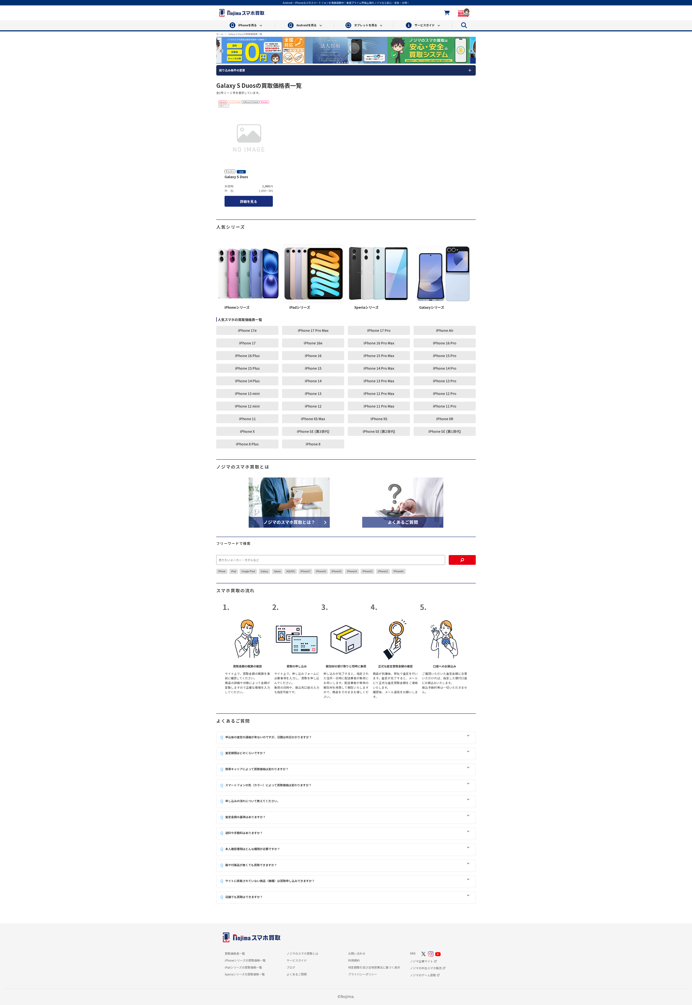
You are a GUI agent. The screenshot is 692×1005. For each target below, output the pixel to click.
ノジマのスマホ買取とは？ (289, 521)
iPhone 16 (313, 355)
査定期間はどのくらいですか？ (245, 753)
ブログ (291, 967)
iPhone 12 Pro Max (379, 393)
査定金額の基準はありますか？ (245, 817)
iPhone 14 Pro (444, 368)
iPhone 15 (313, 368)
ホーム (219, 34)
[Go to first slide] (471, 51)
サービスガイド (297, 960)
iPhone (221, 571)
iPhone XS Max (313, 418)
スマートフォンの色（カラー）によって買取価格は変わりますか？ (268, 785)
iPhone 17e (247, 330)
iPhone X (247, 431)
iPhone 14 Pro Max (379, 368)
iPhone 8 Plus (247, 443)
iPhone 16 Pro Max (379, 342)
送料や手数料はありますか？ (244, 833)
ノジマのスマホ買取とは (302, 953)
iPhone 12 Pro (444, 393)
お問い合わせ (356, 953)
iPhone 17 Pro (379, 330)
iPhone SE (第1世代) (445, 431)
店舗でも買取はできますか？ (244, 897)
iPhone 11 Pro (444, 406)
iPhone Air (444, 330)
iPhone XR (444, 418)
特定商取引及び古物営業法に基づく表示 (374, 967)
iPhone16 (321, 571)
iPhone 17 (247, 342)
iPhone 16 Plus (247, 355)
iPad (233, 571)
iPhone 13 (313, 393)
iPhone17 (305, 571)
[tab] (337, 62)
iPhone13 (367, 571)
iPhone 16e (313, 342)
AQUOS (290, 571)
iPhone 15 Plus (247, 368)
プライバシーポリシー (362, 974)
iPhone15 (336, 571)
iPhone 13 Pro (444, 380)
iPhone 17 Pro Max (313, 330)
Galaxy (264, 571)
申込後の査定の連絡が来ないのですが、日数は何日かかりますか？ (268, 737)
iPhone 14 (313, 380)
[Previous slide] (221, 51)
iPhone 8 (313, 443)
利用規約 (354, 960)
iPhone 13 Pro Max (379, 380)
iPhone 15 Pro (444, 355)
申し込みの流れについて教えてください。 (252, 801)
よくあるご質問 (403, 521)
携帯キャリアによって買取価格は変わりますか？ (257, 769)
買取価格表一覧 (235, 953)
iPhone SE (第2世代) (379, 431)
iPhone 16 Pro (444, 342)
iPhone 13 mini (247, 393)
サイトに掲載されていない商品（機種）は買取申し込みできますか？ (270, 881)
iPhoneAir (399, 571)
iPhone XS (379, 418)
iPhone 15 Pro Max (379, 355)
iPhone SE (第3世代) (313, 431)
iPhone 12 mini (247, 406)
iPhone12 (383, 571)
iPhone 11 (247, 418)
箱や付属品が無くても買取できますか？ (251, 865)
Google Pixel (248, 571)
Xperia (277, 571)
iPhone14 (352, 571)
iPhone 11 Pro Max (379, 406)
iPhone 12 (313, 406)
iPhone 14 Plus (247, 380)
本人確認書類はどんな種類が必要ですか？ (252, 849)
